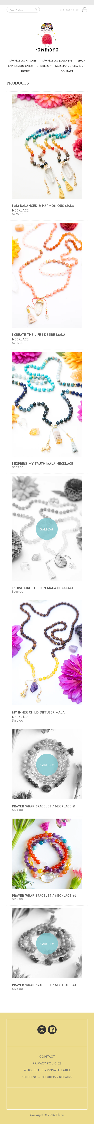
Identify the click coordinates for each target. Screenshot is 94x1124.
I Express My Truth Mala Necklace (42, 464)
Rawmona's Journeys (57, 61)
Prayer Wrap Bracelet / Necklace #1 (43, 806)
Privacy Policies (47, 1063)
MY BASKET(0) (71, 9)
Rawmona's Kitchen (23, 61)
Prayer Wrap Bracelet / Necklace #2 (44, 896)
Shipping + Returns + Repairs (47, 1077)
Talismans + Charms (69, 66)
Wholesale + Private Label (47, 1070)
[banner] (47, 37)
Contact (67, 71)
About (26, 71)
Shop (81, 61)
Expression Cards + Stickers (29, 66)
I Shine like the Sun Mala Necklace (43, 588)
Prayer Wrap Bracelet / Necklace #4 (44, 985)
